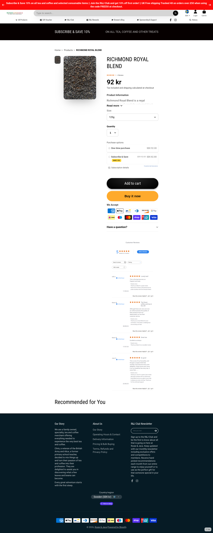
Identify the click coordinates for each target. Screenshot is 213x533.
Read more (113, 105)
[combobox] (134, 262)
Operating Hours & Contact (106, 434)
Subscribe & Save (120, 158)
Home (58, 50)
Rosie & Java (101, 527)
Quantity (111, 126)
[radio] (109, 148)
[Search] (175, 13)
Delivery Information (103, 439)
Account (195, 13)
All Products (22, 20)
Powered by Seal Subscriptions (151, 166)
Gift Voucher (47, 20)
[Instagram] (175, 20)
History (194, 20)
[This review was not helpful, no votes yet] (151, 296)
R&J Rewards (94, 20)
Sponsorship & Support (148, 20)
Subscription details (120, 167)
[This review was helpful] (148, 388)
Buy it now (133, 196)
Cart (204, 13)
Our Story (97, 429)
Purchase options (115, 142)
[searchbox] (117, 262)
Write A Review (143, 251)
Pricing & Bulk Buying (103, 444)
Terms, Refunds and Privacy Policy (103, 450)
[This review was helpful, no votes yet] (148, 296)
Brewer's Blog (119, 20)
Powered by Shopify (116, 527)
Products (68, 50)
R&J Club (70, 20)
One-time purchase (120, 148)
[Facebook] (170, 20)
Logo (14, 13)
